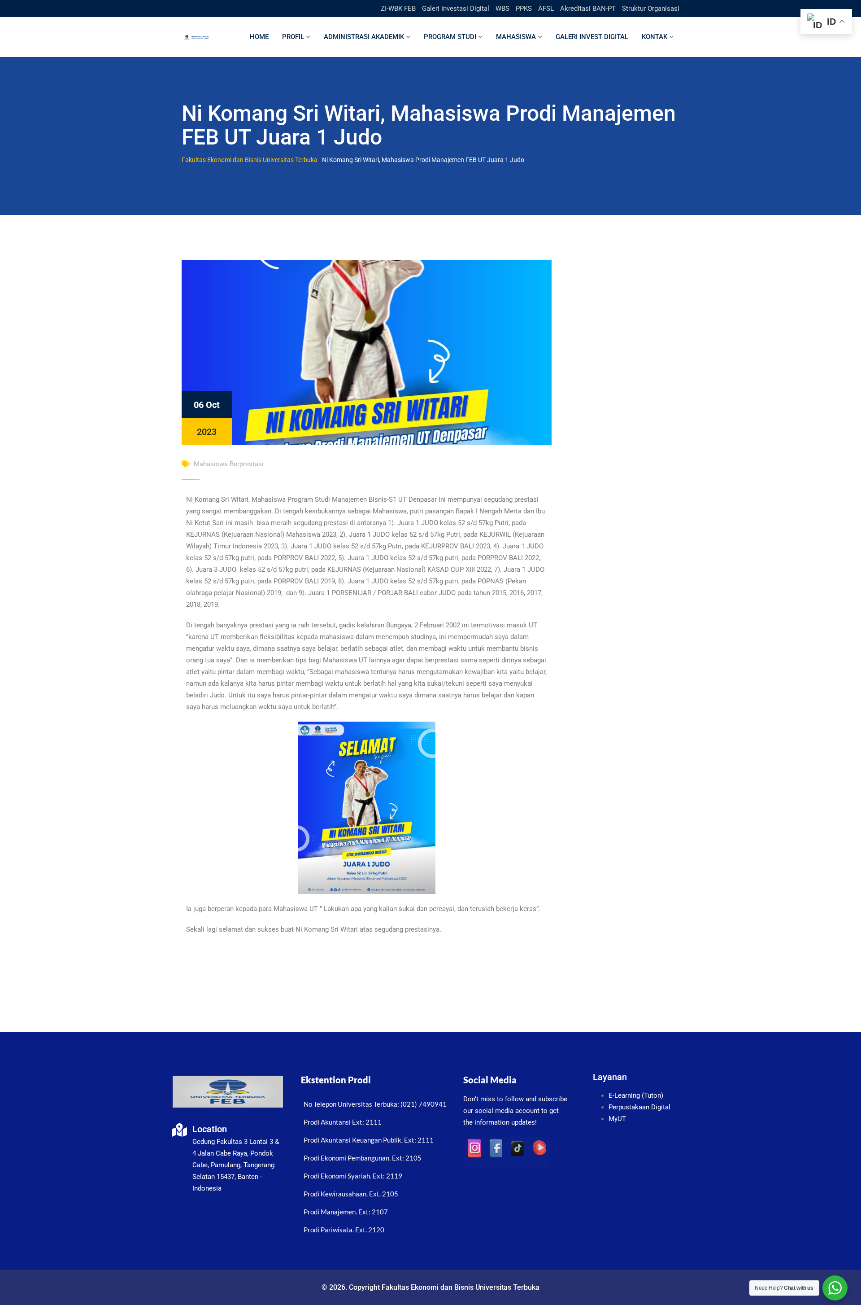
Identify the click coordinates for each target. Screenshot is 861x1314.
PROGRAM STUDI (450, 37)
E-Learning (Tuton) (636, 1095)
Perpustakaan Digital (639, 1107)
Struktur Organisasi (650, 8)
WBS (502, 8)
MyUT (617, 1119)
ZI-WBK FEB (398, 8)
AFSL (546, 8)
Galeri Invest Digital (592, 37)
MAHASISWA (516, 37)
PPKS (524, 8)
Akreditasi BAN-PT (588, 8)
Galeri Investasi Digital (455, 8)
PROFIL (293, 37)
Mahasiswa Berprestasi (229, 464)
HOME (259, 37)
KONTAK (654, 37)
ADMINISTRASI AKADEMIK (364, 37)
